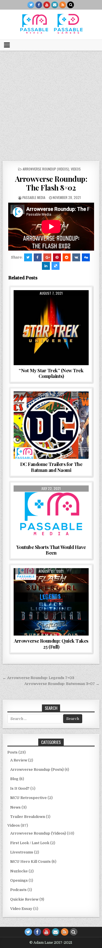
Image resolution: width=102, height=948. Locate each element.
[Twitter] (30, 4)
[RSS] (62, 4)
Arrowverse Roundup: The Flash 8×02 (51, 183)
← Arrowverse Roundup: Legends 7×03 (38, 678)
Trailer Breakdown (27, 817)
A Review (18, 760)
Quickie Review (24, 899)
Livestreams (21, 852)
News (15, 807)
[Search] (70, 4)
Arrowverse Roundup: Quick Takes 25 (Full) (51, 643)
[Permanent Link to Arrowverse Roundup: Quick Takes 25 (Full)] (51, 602)
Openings (19, 880)
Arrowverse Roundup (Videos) (46, 169)
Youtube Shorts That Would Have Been (51, 550)
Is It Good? (19, 788)
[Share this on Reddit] (67, 257)
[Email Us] (54, 4)
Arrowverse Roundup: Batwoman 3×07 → (61, 684)
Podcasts (18, 890)
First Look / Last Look (29, 843)
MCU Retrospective (28, 798)
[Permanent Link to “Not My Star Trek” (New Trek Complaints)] (51, 327)
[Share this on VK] (76, 257)
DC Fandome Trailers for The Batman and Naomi (51, 467)
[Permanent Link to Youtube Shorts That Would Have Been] (51, 513)
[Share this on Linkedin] (46, 266)
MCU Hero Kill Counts (30, 861)
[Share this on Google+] (47, 257)
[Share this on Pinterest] (57, 257)
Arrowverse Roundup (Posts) (37, 769)
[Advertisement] (51, 104)
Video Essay (43, 303)
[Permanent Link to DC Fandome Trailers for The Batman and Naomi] (51, 425)
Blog (14, 779)
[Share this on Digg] (86, 257)
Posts (12, 752)
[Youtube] (46, 4)
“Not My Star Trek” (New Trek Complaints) (51, 373)
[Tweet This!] (28, 257)
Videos (76, 169)
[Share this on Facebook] (38, 257)
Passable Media (33, 197)
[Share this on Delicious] (56, 266)
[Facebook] (38, 4)
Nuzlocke (19, 871)
